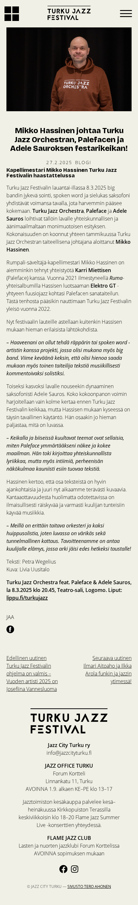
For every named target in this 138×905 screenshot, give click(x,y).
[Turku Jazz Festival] (69, 13)
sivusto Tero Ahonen (89, 886)
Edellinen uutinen (32, 673)
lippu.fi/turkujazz (27, 597)
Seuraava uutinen (107, 669)
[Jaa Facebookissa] (10, 629)
